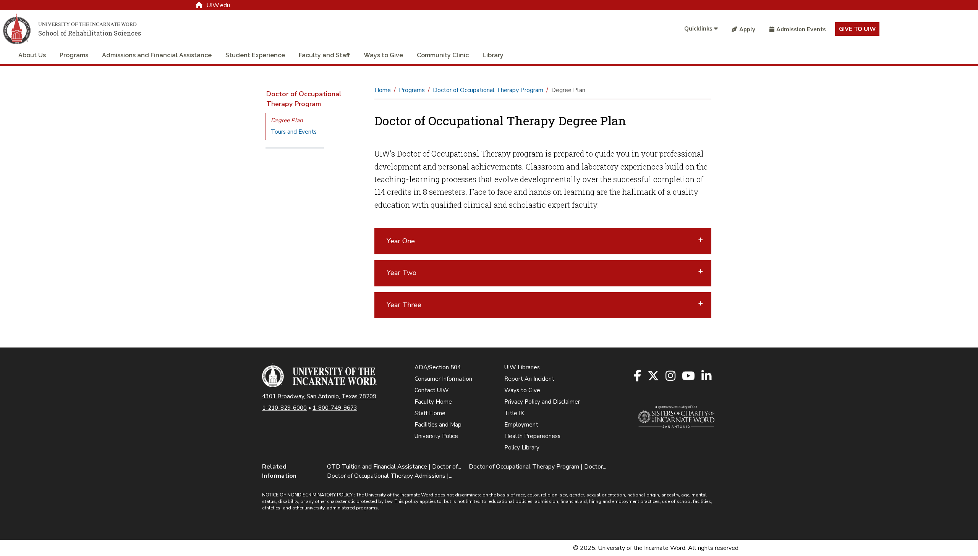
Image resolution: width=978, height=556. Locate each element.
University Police (436, 436)
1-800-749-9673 (335, 408)
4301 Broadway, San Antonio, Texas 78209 (319, 396)
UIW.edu (218, 5)
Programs (74, 55)
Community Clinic (443, 55)
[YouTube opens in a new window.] (689, 376)
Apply (747, 29)
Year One (401, 241)
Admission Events (801, 29)
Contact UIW (432, 390)
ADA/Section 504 (438, 367)
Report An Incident (529, 379)
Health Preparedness (532, 436)
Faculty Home (433, 402)
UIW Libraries (522, 367)
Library (493, 55)
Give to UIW (857, 29)
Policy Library (521, 447)
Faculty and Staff (324, 55)
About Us (32, 55)
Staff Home (430, 413)
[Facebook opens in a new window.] (638, 376)
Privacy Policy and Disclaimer (542, 402)
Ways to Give (383, 55)
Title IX (514, 413)
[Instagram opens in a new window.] (671, 376)
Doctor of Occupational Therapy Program (304, 99)
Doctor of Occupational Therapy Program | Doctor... (537, 466)
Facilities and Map (438, 424)
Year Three (404, 304)
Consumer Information (443, 379)
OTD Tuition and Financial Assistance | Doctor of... (394, 466)
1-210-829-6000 (284, 408)
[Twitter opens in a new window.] (654, 376)
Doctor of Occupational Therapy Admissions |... (389, 476)
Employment (521, 424)
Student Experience (255, 55)
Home (382, 90)
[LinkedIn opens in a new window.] (706, 376)
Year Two (401, 272)
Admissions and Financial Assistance (157, 55)
